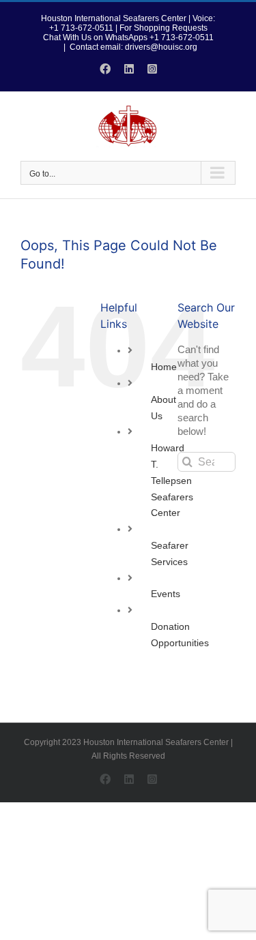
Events (165, 593)
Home (164, 366)
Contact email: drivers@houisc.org (133, 47)
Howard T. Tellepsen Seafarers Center (172, 480)
